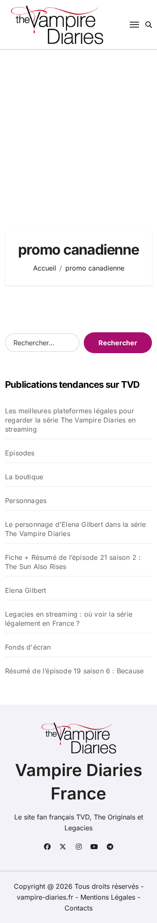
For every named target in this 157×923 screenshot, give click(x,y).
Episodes (20, 453)
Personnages (25, 500)
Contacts (78, 908)
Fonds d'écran (28, 647)
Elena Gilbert (25, 590)
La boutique (24, 477)
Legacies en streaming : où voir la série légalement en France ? (68, 618)
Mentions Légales (108, 897)
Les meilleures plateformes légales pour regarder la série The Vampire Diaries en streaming (70, 420)
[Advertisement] (78, 132)
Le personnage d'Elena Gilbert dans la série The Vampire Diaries (75, 529)
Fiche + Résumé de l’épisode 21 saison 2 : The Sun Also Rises (73, 562)
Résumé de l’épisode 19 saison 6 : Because (74, 671)
